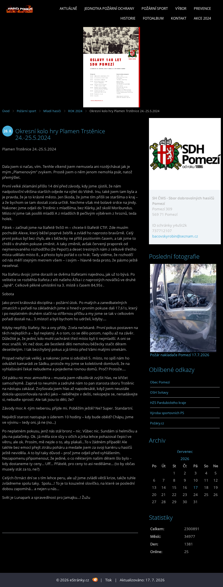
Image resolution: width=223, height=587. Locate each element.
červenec (185, 451)
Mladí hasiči (52, 111)
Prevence (202, 8)
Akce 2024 (202, 18)
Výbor (180, 8)
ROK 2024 (75, 111)
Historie (127, 18)
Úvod (6, 111)
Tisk (108, 579)
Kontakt (178, 18)
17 (195, 487)
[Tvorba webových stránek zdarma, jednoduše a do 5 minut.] (95, 579)
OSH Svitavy (159, 392)
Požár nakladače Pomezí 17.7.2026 (179, 354)
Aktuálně (68, 8)
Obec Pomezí (160, 382)
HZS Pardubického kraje (168, 402)
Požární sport (155, 8)
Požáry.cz (157, 423)
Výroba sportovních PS (167, 413)
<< (154, 451)
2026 (185, 458)
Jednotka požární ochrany (109, 8)
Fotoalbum (153, 18)
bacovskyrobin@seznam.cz (175, 236)
